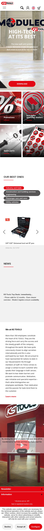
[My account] (28, 8)
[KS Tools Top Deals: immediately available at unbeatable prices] (22, 283)
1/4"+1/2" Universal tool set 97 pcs (20, 243)
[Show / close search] (20, 8)
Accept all (21, 527)
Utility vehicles (12, 202)
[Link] (11, 108)
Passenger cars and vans (16, 198)
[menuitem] (5, 7)
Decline (8, 527)
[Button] (22, 84)
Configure (35, 527)
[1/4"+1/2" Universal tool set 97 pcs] (21, 227)
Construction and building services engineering (21, 193)
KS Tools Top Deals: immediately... (18, 294)
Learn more (11, 396)
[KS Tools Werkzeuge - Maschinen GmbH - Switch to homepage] (7, 3)
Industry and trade (14, 188)
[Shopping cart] (39, 8)
